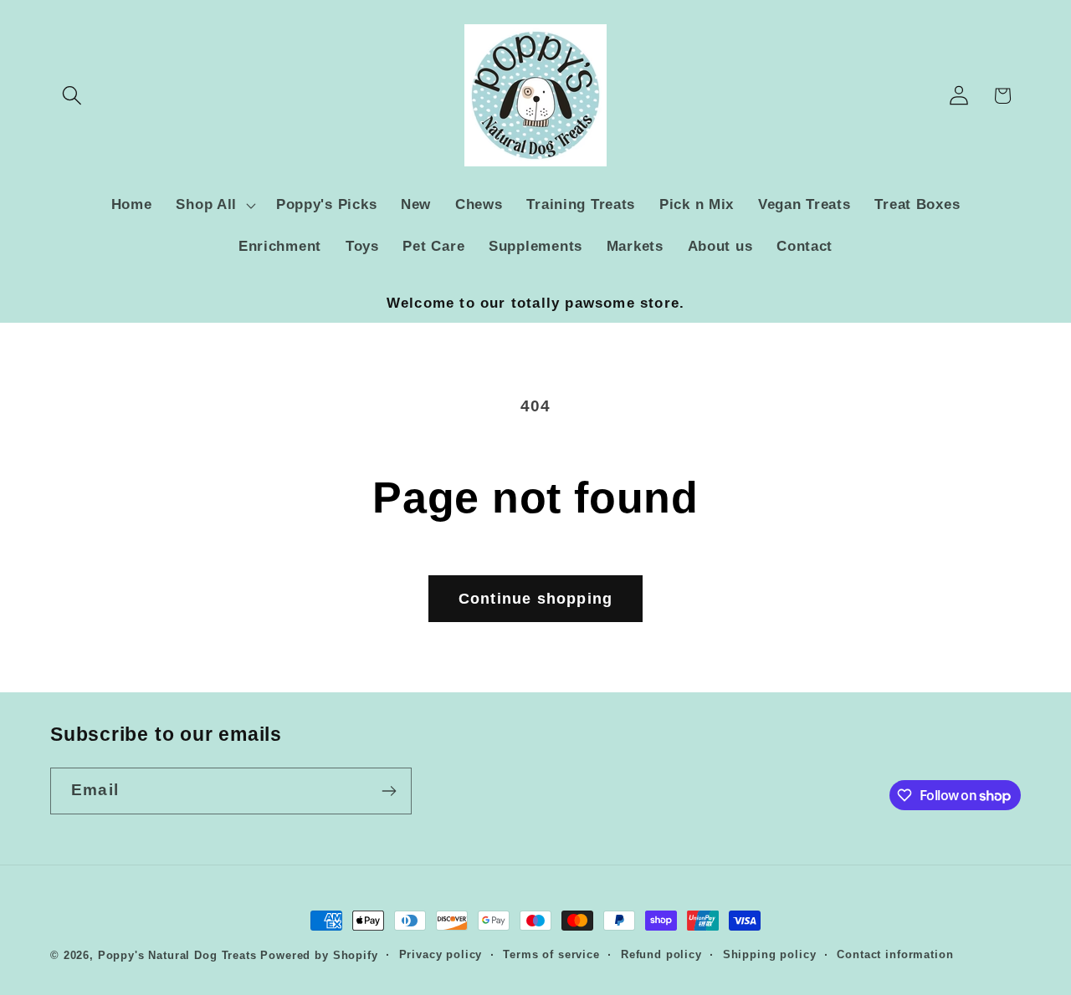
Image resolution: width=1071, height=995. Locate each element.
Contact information (895, 954)
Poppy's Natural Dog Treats (177, 955)
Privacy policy (441, 954)
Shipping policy (770, 954)
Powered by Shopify (318, 955)
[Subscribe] (388, 791)
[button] (72, 96)
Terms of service (551, 954)
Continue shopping (535, 598)
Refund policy (661, 954)
